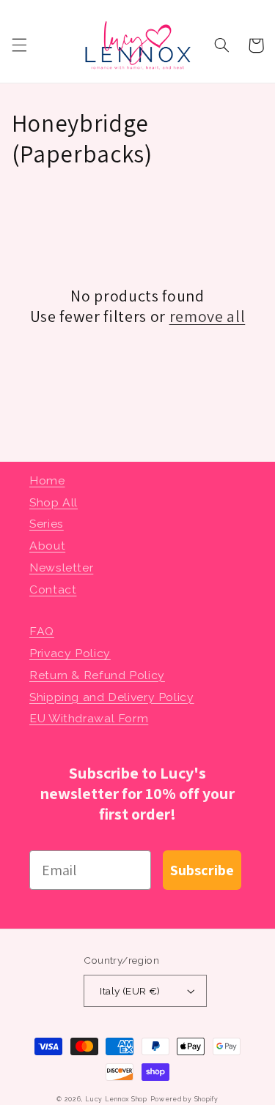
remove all (207, 316)
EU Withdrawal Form (88, 718)
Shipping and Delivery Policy (111, 697)
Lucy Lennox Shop (116, 1099)
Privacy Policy (70, 653)
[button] (19, 45)
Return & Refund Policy (97, 675)
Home (47, 480)
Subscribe (202, 870)
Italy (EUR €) (130, 991)
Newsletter (61, 567)
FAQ (41, 631)
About (47, 545)
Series (46, 524)
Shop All (53, 502)
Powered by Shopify (184, 1099)
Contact (52, 589)
